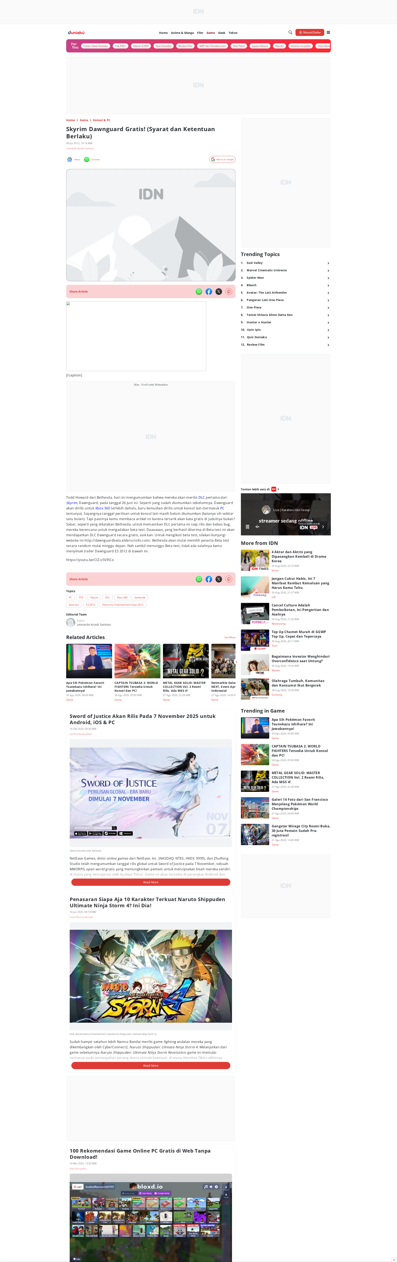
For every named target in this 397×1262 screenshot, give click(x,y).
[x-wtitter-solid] (218, 291)
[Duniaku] (76, 32)
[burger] (328, 32)
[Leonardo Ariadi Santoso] (70, 622)
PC (222, 508)
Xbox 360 (102, 508)
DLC (201, 497)
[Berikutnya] (236, 661)
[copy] (228, 291)
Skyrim (71, 503)
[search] (290, 32)
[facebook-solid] (209, 291)
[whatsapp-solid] (199, 291)
